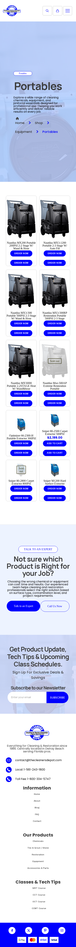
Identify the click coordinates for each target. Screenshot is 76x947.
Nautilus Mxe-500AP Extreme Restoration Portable (55, 386)
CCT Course (39, 895)
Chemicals (38, 841)
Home (20, 123)
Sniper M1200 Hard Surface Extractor (54, 482)
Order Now (21, 253)
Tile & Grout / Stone (38, 848)
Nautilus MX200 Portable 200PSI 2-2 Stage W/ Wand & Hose (21, 245)
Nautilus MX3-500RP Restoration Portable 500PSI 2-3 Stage (54, 315)
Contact (37, 821)
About (37, 801)
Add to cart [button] (55, 453)
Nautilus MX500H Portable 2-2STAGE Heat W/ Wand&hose (21, 386)
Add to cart (55, 443)
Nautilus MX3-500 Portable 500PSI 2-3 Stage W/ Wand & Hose (21, 315)
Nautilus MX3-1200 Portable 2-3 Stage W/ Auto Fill (54, 245)
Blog (37, 807)
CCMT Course (39, 908)
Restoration (38, 854)
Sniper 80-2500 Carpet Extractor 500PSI (55, 432)
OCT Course (39, 901)
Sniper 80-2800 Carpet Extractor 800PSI (21, 482)
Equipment (23, 131)
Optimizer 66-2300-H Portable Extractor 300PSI (21, 437)
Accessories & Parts (38, 868)
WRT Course (39, 888)
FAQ (37, 814)
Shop (39, 123)
